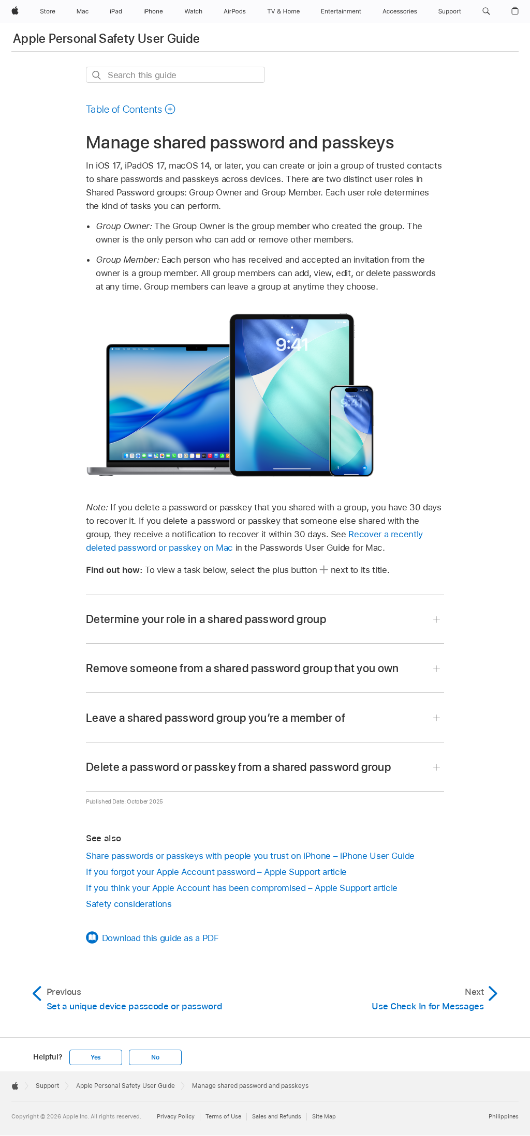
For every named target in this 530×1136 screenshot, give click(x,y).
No (155, 1057)
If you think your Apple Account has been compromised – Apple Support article (242, 888)
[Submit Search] (97, 75)
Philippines (504, 1116)
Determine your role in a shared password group (206, 619)
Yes (96, 1057)
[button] (486, 11)
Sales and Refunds (276, 1116)
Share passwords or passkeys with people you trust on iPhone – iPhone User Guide (250, 856)
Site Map (324, 1116)
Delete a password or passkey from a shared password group (238, 767)
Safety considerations (129, 904)
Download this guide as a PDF (160, 938)
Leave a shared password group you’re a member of (215, 717)
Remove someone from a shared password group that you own (242, 668)
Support (47, 1085)
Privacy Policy (176, 1116)
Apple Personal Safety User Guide (106, 38)
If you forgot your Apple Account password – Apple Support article (216, 872)
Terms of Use (223, 1116)
